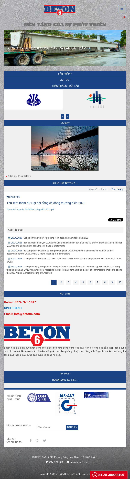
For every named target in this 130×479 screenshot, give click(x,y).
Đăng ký (72, 427)
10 (120, 282)
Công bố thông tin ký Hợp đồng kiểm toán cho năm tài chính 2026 (56, 238)
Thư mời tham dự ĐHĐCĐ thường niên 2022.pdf (30, 209)
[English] (124, 17)
